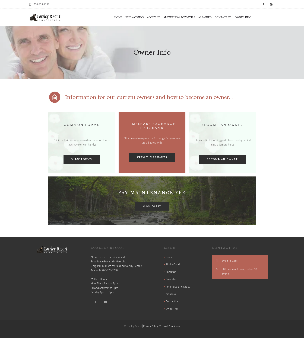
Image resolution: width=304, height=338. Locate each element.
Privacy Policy (150, 326)
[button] (134, 17)
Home (118, 17)
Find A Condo (173, 264)
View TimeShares (152, 157)
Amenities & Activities (178, 286)
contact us (223, 17)
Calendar (171, 279)
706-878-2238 (41, 4)
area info (205, 17)
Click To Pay (152, 206)
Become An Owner (222, 159)
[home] (45, 17)
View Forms (81, 159)
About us (153, 17)
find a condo (134, 17)
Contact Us (172, 301)
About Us (171, 271)
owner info (243, 17)
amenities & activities (179, 17)
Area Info (171, 294)
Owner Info (172, 308)
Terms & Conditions (169, 326)
